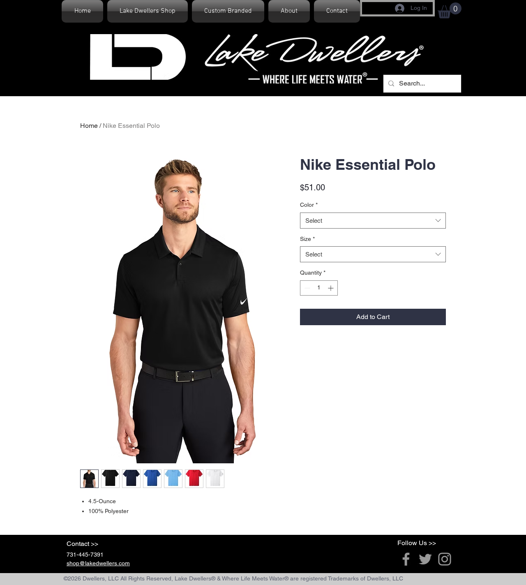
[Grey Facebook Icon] (406, 559)
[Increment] (331, 288)
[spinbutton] (318, 288)
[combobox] (373, 221)
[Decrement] (306, 288)
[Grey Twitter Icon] (425, 559)
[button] (449, 10)
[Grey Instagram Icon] (444, 559)
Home (89, 125)
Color (309, 204)
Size (307, 239)
